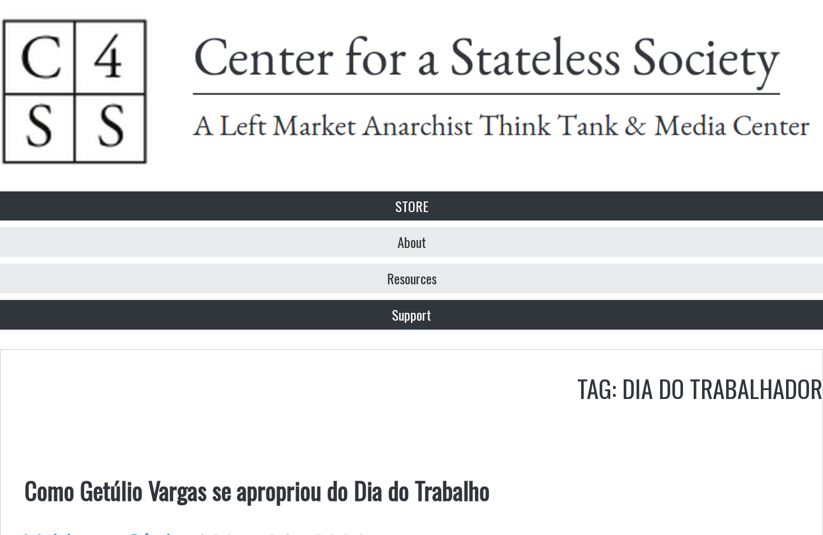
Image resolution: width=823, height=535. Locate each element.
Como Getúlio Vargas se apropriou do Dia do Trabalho (257, 490)
